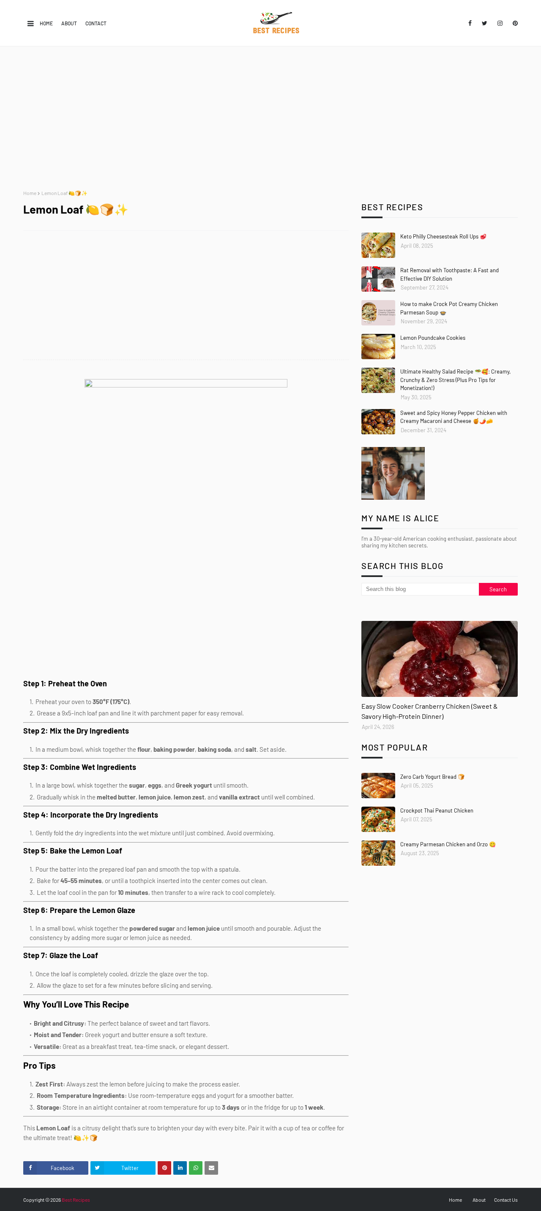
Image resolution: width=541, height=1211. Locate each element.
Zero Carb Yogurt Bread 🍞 (432, 776)
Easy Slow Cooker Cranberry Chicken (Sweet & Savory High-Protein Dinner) (429, 711)
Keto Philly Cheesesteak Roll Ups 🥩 (443, 236)
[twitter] (484, 23)
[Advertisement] (270, 118)
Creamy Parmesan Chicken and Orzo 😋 (448, 844)
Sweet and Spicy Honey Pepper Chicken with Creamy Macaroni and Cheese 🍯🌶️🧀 (453, 417)
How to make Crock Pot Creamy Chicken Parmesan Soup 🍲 (449, 308)
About (69, 23)
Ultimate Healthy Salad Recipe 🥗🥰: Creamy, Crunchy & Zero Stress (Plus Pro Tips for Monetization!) (455, 379)
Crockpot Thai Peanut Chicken (436, 810)
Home (46, 23)
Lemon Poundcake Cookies (432, 337)
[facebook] (470, 23)
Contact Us (506, 1200)
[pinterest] (514, 23)
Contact (96, 23)
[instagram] (500, 23)
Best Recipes (76, 1200)
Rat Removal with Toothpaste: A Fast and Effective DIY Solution (449, 274)
